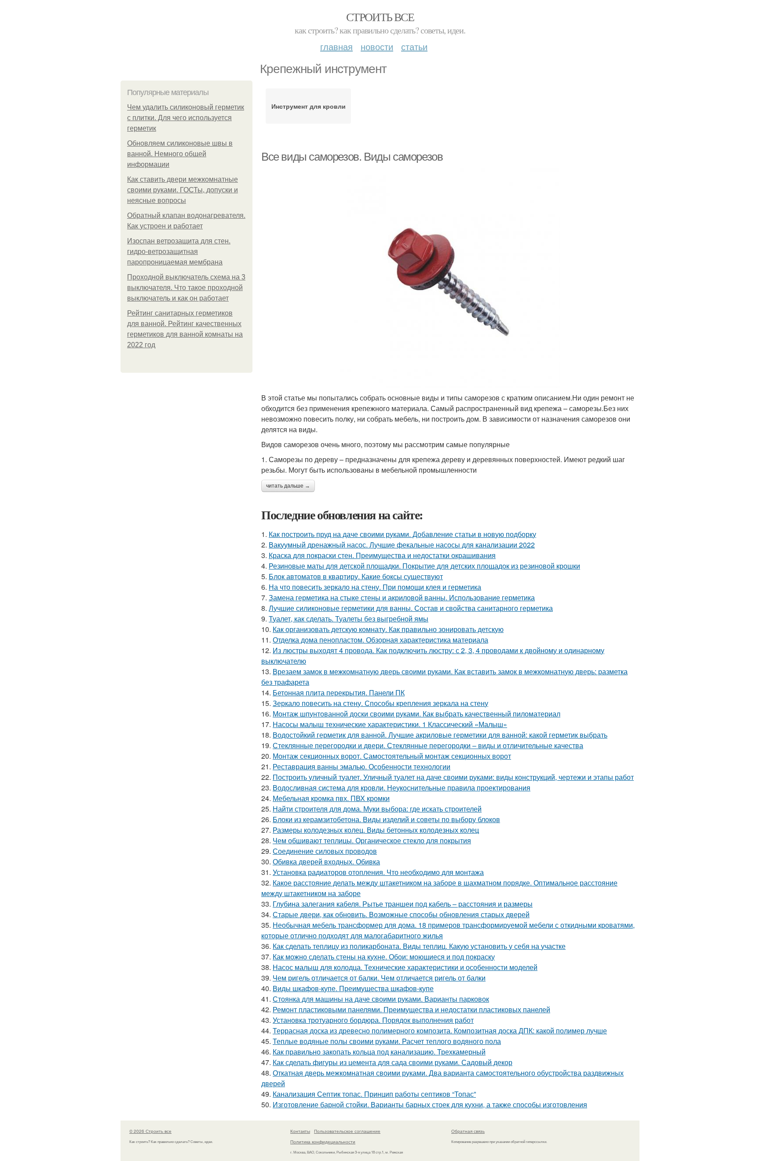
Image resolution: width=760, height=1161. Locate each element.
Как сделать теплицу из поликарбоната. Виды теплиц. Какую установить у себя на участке (419, 946)
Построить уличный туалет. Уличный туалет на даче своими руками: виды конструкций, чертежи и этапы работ (453, 777)
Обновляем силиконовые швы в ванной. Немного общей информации (180, 154)
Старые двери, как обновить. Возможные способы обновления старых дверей (401, 914)
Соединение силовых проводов (325, 851)
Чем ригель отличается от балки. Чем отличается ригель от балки (379, 978)
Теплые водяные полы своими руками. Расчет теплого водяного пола (387, 1041)
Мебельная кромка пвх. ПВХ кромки (331, 798)
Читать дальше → (288, 486)
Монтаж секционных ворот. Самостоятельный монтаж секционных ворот (392, 756)
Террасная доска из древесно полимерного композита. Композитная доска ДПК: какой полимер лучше (440, 1030)
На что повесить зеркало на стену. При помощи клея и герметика (375, 587)
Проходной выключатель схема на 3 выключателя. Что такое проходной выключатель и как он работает (186, 287)
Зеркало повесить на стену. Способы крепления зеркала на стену (380, 703)
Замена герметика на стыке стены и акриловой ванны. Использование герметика (402, 597)
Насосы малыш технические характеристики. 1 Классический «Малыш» (390, 724)
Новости (377, 46)
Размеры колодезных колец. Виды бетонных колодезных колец (376, 830)
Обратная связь (468, 1131)
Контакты (300, 1131)
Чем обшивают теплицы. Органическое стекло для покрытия (372, 840)
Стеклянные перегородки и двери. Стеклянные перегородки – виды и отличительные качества (428, 745)
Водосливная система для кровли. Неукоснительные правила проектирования (401, 788)
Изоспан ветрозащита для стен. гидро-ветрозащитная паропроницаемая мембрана (178, 251)
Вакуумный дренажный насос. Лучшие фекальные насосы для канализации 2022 (402, 545)
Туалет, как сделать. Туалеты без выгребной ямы (348, 619)
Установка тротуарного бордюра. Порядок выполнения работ (373, 1020)
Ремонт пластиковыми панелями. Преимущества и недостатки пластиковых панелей (411, 1009)
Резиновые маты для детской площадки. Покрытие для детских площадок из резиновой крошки (424, 566)
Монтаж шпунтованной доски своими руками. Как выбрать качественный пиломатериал (416, 714)
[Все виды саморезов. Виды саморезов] (450, 278)
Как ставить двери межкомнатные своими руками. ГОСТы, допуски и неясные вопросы (182, 190)
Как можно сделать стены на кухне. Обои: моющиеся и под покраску (384, 957)
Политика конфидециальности (322, 1142)
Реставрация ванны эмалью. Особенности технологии (361, 766)
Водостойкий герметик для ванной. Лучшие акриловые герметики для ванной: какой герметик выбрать (440, 735)
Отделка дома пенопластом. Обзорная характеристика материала (380, 640)
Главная (336, 46)
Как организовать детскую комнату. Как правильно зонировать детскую (388, 629)
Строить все (380, 16)
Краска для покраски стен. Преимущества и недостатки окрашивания (382, 555)
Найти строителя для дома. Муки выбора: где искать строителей (377, 809)
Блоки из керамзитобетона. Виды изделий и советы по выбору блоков (386, 819)
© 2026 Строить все (150, 1131)
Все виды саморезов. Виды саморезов (351, 156)
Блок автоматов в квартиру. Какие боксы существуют (356, 576)
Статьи (414, 46)
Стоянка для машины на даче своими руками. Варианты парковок (381, 999)
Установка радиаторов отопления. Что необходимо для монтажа (378, 872)
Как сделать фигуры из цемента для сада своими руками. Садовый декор (392, 1062)
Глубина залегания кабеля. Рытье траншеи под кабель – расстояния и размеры (403, 904)
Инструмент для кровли (308, 106)
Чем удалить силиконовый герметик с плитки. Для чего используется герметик (185, 117)
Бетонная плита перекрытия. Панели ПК (339, 692)
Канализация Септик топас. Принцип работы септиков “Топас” (374, 1094)
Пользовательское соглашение (347, 1131)
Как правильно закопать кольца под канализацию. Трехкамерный (379, 1052)
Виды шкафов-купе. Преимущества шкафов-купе (353, 988)
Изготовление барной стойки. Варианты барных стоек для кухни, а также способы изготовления (430, 1104)
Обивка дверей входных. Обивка (326, 861)
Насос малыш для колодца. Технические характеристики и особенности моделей (405, 967)
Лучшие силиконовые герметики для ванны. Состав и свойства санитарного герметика (411, 608)
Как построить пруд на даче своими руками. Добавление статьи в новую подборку (402, 534)
